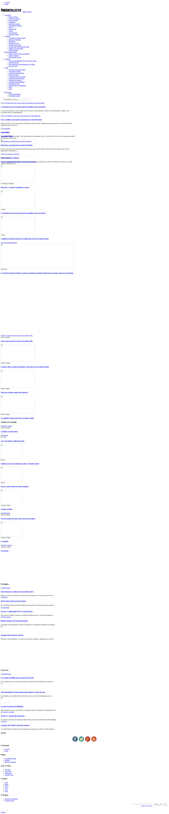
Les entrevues (13, 33)
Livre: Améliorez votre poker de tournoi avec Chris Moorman (21, 119)
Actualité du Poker (10, 758)
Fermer (3, 812)
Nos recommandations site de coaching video (22, 61)
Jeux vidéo (8, 771)
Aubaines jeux (9, 775)
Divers (11, 27)
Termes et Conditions (11, 799)
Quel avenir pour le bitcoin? (10, 158)
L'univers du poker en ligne (17, 38)
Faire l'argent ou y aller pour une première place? (17, 591)
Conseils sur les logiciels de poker (19, 47)
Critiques (7, 59)
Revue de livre (13, 66)
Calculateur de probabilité (16, 82)
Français (18, 94)
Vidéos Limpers (13, 50)
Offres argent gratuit (15, 57)
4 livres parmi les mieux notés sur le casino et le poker (18, 162)
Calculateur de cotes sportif (17, 77)
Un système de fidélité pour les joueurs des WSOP (17, 678)
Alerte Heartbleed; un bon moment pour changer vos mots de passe (23, 692)
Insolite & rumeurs (14, 24)
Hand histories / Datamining (17, 85)
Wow (6, 788)
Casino (11, 31)
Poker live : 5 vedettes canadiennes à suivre (15, 187)
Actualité (7, 769)
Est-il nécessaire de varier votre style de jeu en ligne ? (18, 518)
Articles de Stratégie (15, 40)
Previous (3, 132)
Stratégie (7, 36)
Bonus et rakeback (10, 762)
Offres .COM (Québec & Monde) (19, 54)
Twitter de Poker (14, 34)
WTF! (7, 786)
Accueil (7, 2)
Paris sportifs (13, 29)
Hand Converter (14, 75)
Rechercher (8, 99)
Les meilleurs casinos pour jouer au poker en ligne (17, 418)
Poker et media (13, 20)
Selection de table (14, 84)
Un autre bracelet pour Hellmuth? (12, 706)
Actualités (8, 15)
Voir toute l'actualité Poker (9, 242)
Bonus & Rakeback (11, 52)
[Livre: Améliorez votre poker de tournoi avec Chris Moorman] (20, 116)
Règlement (12, 41)
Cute (6, 789)
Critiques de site (13, 62)
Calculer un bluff (6, 509)
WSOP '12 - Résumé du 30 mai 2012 (13, 716)
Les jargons (5, 551)
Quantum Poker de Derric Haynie (12, 635)
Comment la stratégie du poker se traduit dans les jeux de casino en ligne (25, 239)
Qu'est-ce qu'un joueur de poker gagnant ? (15, 486)
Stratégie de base (14, 43)
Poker (6, 4)
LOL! (6, 782)
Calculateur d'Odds (14, 71)
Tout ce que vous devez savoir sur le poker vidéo (17, 341)
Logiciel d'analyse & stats (16, 78)
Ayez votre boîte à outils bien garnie (12, 441)
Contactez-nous (9, 800)
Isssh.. (7, 784)
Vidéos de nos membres (16, 48)
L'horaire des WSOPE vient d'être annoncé (15, 725)
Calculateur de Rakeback (16, 73)
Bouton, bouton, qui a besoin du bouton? (14, 621)
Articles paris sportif (15, 45)
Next (8, 132)
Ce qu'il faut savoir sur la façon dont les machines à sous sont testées (23, 107)
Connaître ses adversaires (9, 431)
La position (4, 541)
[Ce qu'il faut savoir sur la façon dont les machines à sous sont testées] (22, 103)
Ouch (6, 791)
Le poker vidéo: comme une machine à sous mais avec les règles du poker (25, 367)
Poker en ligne (13, 17)
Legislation (12, 22)
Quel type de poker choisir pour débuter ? (14, 392)
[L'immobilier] (5, 128)
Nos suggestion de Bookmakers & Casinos (22, 64)
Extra (10, 89)
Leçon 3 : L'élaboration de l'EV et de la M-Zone (17, 611)
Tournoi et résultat (14, 18)
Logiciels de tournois (15, 80)
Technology (8, 773)
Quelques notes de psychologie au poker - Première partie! (20, 463)
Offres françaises (14, 55)
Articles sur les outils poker (17, 69)
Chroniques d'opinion (15, 25)
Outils (6, 68)
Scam (10, 87)
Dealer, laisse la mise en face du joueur (13, 601)
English (17, 96)
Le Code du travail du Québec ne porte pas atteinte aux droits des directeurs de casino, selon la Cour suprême (37, 273)
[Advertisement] (59, 305)
